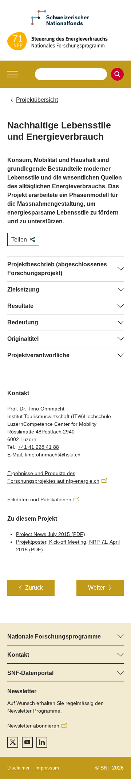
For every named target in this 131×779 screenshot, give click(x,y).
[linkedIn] (41, 742)
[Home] (65, 41)
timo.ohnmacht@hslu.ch (52, 455)
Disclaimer (18, 768)
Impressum (47, 768)
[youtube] (27, 742)
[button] (12, 74)
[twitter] (12, 742)
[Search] (117, 74)
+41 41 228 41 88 (38, 447)
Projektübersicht (37, 100)
